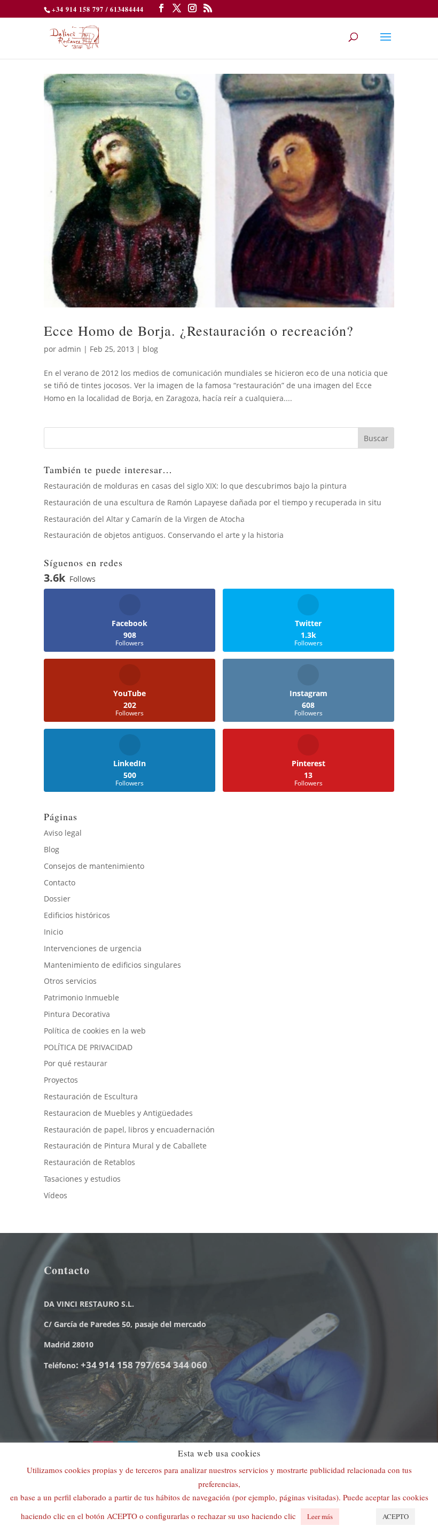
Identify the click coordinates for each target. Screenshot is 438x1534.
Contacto (59, 882)
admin (69, 349)
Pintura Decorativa (77, 1014)
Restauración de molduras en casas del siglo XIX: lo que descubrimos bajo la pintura (195, 486)
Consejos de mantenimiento (94, 866)
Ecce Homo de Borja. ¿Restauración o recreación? (199, 330)
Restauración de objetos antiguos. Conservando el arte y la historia (164, 535)
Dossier (57, 898)
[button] (356, 1511)
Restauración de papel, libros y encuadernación (129, 1129)
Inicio (53, 932)
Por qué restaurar (75, 1063)
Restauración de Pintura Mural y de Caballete (125, 1145)
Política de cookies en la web (95, 1031)
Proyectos (61, 1080)
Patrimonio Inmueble (81, 997)
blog (150, 349)
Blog (51, 849)
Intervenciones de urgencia (93, 948)
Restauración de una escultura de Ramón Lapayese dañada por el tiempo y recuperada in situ (212, 502)
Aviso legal (63, 833)
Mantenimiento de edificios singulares (112, 965)
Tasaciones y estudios (82, 1179)
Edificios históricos (77, 915)
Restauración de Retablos (89, 1162)
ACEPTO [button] (395, 1516)
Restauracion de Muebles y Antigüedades (118, 1113)
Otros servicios (70, 981)
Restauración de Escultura (91, 1096)
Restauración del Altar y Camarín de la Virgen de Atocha (144, 519)
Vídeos (55, 1195)
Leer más (320, 1516)
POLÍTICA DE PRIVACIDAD (88, 1047)
